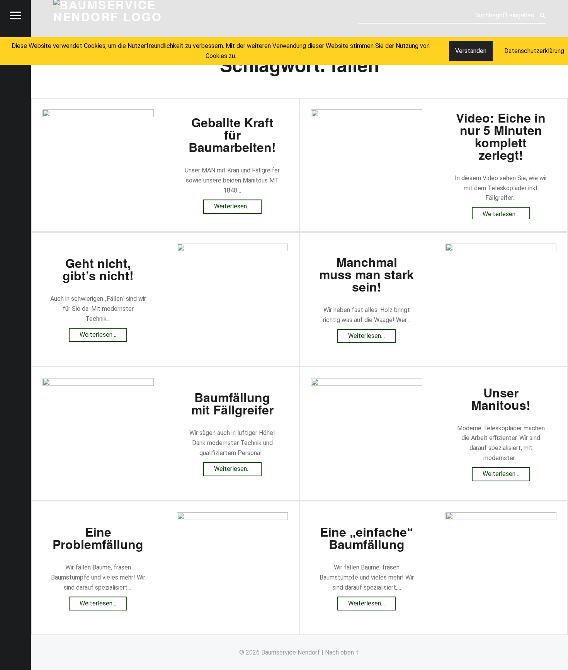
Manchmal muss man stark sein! (366, 274)
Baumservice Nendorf (290, 652)
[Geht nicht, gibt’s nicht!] (232, 248)
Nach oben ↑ (342, 652)
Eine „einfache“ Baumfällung (366, 538)
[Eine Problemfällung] (232, 517)
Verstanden (470, 51)
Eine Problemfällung (98, 538)
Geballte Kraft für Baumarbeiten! (232, 135)
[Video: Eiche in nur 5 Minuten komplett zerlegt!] (366, 114)
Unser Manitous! (501, 399)
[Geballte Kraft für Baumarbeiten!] (98, 114)
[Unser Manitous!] (366, 383)
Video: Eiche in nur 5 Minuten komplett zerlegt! (501, 136)
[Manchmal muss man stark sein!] (501, 248)
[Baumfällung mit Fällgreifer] (98, 383)
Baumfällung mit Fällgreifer (232, 404)
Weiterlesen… (238, 204)
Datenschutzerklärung (534, 51)
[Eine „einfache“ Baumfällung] (501, 517)
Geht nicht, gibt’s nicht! (98, 269)
